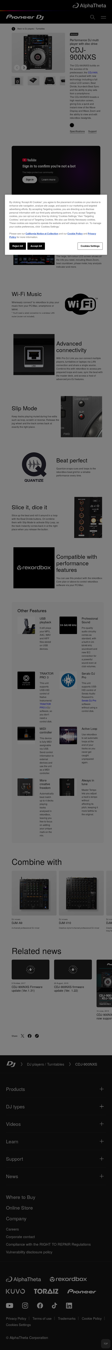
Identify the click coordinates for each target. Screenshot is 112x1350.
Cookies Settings (90, 246)
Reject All (17, 246)
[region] (56, 225)
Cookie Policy (75, 233)
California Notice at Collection (42, 233)
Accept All (36, 246)
